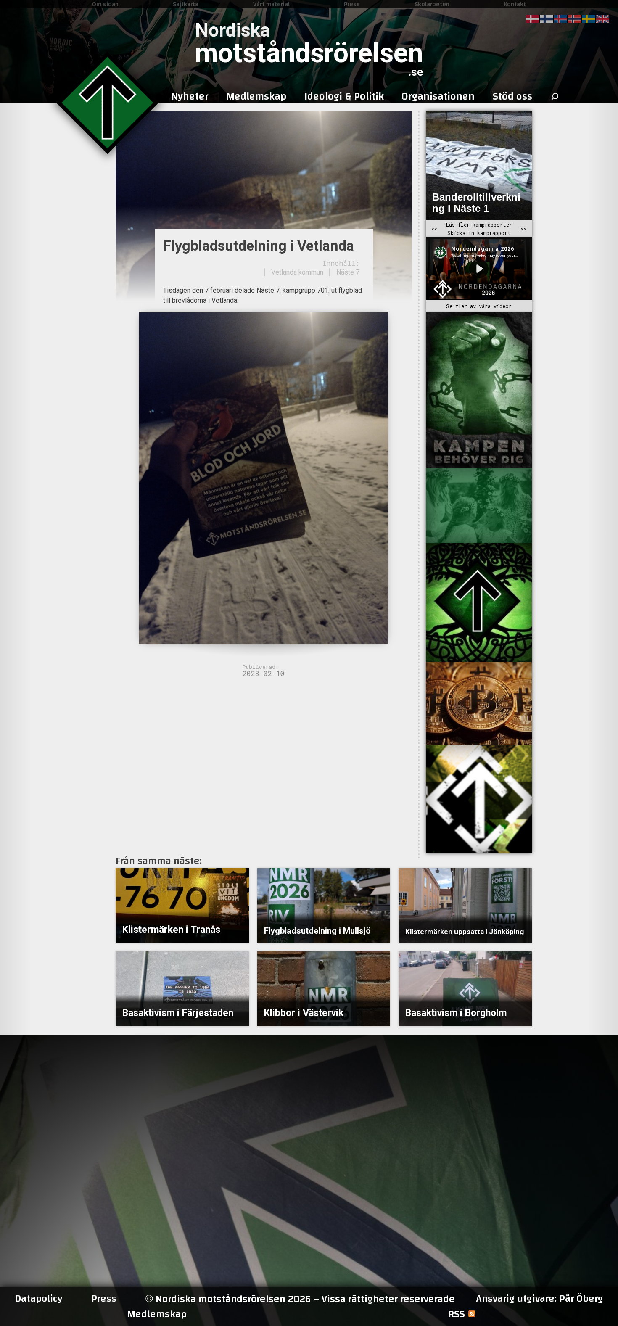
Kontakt (515, 4)
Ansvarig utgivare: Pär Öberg (539, 1298)
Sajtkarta (185, 4)
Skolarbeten (432, 4)
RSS (456, 1314)
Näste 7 (347, 272)
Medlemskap (157, 1314)
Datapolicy (38, 1298)
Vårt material (271, 4)
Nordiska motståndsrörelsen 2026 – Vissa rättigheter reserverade (300, 1299)
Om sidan (105, 4)
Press (352, 4)
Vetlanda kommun (297, 272)
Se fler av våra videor (479, 306)
